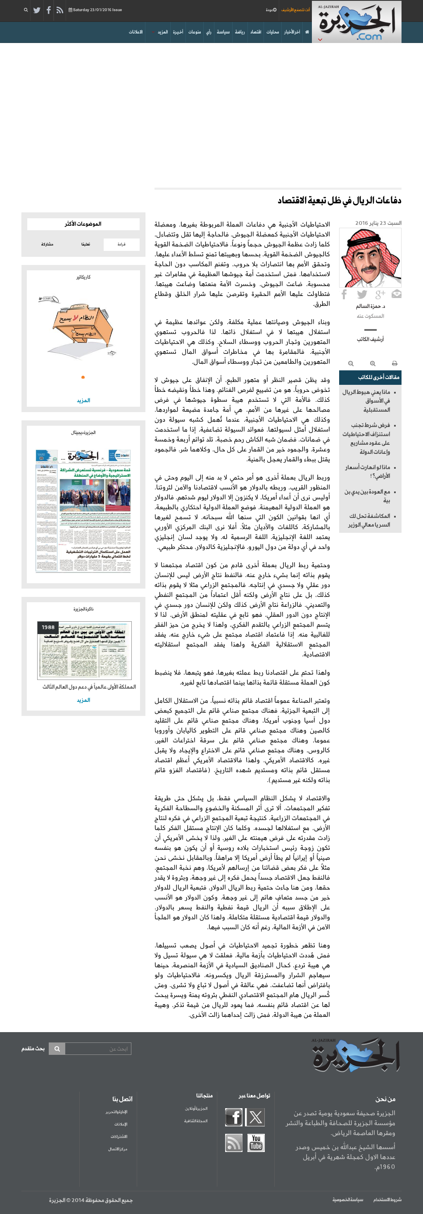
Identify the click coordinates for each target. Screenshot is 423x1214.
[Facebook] (48, 10)
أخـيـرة (178, 32)
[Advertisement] (211, 113)
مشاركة (47, 244)
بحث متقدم (33, 1049)
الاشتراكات (119, 1137)
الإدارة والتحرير (116, 1112)
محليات (272, 32)
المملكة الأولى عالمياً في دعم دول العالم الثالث (89, 687)
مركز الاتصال (117, 1149)
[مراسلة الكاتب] (397, 294)
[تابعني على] (380, 294)
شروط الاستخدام (387, 1200)
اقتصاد (255, 32)
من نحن (385, 1099)
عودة (269, 10)
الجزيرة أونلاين (196, 1109)
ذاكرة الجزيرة (83, 609)
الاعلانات (136, 32)
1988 (48, 627)
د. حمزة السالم (370, 306)
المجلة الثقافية (195, 1121)
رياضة (240, 32)
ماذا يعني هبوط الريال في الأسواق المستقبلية (366, 401)
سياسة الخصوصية (348, 1200)
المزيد (163, 32)
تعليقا (85, 244)
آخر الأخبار (292, 32)
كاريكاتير (83, 277)
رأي (209, 32)
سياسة (223, 32)
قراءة (122, 244)
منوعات (194, 32)
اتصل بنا (122, 1099)
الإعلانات (120, 1124)
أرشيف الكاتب (370, 339)
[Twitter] (37, 10)
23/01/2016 (97, 10)
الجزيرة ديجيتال (83, 433)
